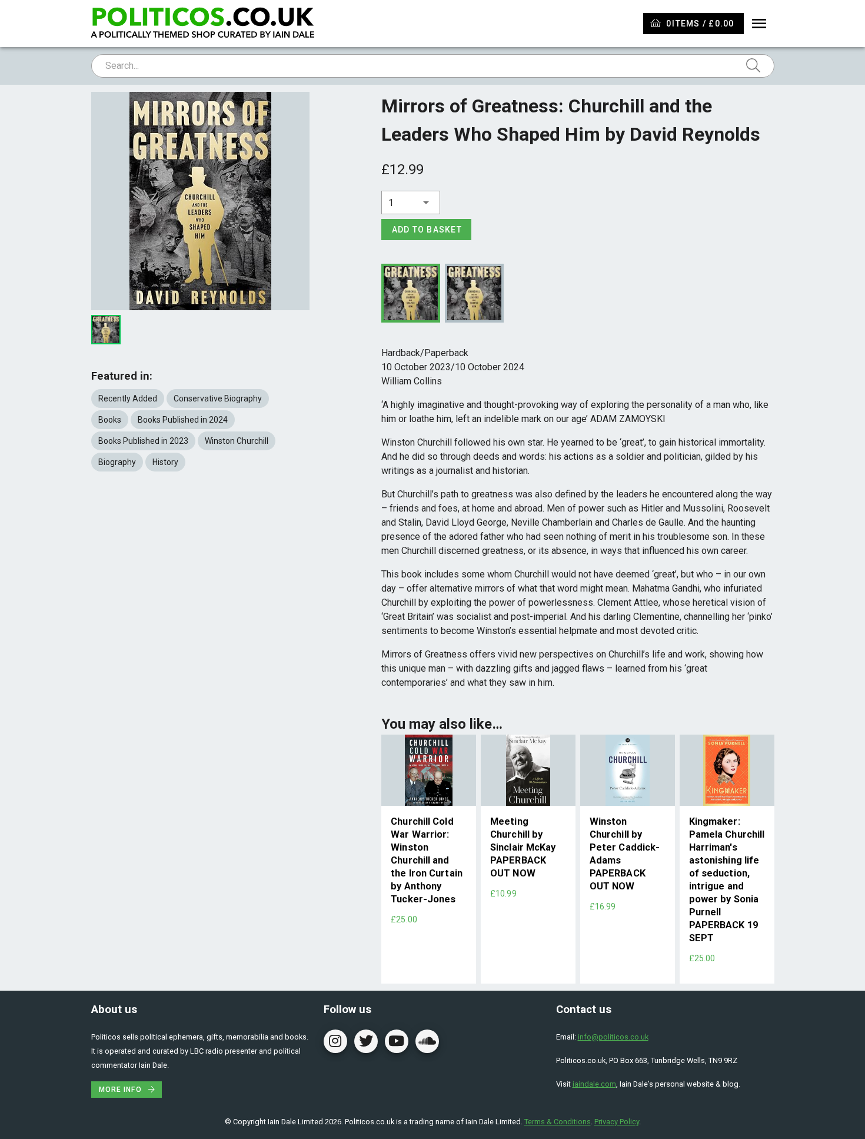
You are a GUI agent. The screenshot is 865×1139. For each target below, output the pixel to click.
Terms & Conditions (557, 1121)
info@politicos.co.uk (613, 1036)
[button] (410, 202)
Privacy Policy (616, 1121)
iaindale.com (594, 1084)
